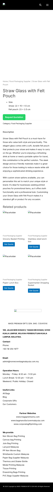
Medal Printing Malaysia (13, 465)
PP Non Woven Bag (11, 450)
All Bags (6, 393)
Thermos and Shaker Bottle (15, 461)
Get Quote (8, 244)
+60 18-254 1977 (10, 349)
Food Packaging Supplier (20, 81)
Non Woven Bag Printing (14, 436)
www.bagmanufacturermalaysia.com (28, 420)
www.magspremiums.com (28, 417)
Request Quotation (14, 117)
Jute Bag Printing (10, 443)
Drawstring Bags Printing (14, 472)
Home (5, 81)
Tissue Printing (9, 468)
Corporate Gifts (10, 401)
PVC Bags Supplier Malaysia (15, 476)
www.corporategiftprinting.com (28, 424)
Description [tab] (8, 132)
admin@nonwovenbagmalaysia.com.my (21, 361)
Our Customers (9, 404)
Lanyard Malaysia (11, 447)
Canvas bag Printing (12, 440)
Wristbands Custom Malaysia (16, 454)
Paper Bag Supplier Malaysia (16, 458)
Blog (5, 397)
